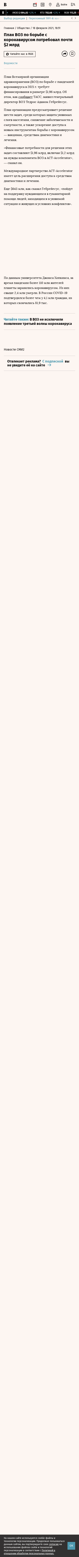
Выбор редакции (14, 18)
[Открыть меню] (73, 5)
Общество (23, 28)
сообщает (25, 97)
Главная (9, 28)
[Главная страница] (5, 4)
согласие (54, 1544)
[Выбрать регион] (50, 5)
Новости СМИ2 (14, 349)
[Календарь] (35, 5)
